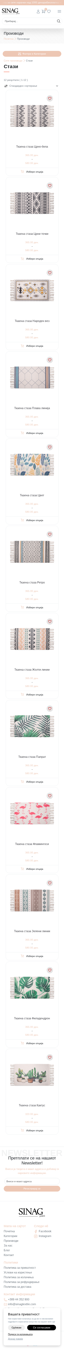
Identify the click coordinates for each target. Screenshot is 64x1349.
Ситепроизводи (13, 60)
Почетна (9, 38)
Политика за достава (17, 1286)
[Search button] (58, 21)
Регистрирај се (32, 1188)
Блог (7, 1250)
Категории (10, 1236)
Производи (11, 1240)
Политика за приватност (20, 1267)
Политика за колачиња (19, 1277)
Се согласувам (41, 1327)
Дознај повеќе (15, 1339)
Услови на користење (18, 1272)
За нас (8, 1245)
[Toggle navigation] (59, 11)
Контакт (9, 1255)
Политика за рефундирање (21, 1281)
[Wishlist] (49, 11)
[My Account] (38, 11)
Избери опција (34, 171)
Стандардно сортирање (23, 85)
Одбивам (16, 1327)
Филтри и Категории (34, 53)
